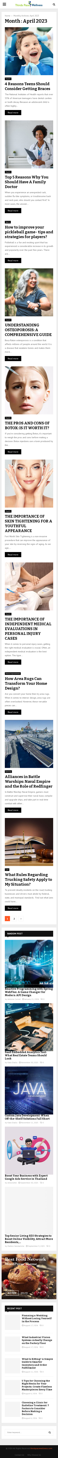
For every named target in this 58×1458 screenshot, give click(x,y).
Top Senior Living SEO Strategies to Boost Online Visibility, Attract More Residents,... (29, 1239)
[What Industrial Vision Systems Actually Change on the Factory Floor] (12, 1344)
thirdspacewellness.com (41, 1448)
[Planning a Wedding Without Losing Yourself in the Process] (12, 1322)
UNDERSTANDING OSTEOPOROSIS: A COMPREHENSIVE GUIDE (28, 330)
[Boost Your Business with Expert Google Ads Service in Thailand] (29, 1151)
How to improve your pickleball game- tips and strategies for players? (29, 232)
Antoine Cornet (14, 999)
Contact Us (19, 1455)
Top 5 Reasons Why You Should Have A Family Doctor (26, 182)
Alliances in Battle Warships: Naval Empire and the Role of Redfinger (29, 781)
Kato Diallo (12, 1062)
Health (8, 79)
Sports (8, 222)
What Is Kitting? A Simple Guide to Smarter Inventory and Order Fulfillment (37, 1363)
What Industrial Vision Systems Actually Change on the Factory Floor (37, 1340)
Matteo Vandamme (16, 1246)
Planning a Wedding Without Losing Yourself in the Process (37, 1318)
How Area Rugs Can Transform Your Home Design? (26, 683)
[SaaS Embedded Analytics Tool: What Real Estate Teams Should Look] (29, 1027)
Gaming (8, 771)
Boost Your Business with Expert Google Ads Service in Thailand (26, 1177)
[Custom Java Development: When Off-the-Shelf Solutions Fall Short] (29, 1090)
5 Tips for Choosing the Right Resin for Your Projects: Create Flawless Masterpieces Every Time (37, 1385)
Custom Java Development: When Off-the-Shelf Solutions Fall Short (27, 1117)
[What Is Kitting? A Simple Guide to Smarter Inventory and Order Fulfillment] (12, 1365)
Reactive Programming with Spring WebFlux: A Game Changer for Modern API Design (29, 992)
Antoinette (12, 1182)
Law (7, 870)
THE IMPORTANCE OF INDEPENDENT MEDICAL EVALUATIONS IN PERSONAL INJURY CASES (28, 629)
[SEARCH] (49, 1432)
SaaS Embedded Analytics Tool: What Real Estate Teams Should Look (26, 1055)
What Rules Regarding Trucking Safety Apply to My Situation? (28, 880)
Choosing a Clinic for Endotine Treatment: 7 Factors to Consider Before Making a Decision (35, 1408)
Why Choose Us (34, 1455)
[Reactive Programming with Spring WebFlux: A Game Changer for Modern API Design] (29, 964)
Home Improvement (13, 673)
